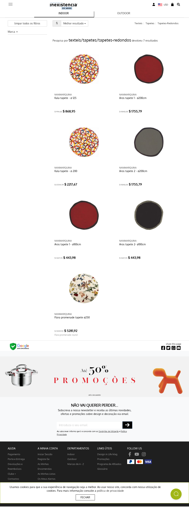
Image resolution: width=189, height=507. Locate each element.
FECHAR (85, 497)
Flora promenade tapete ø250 (72, 317)
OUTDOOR (123, 13)
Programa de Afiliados (109, 463)
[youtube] (136, 454)
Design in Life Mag (107, 454)
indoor (71, 454)
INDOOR (64, 13)
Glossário (102, 468)
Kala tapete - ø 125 (65, 97)
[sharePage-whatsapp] (173, 348)
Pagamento (14, 454)
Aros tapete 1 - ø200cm (132, 97)
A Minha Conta (48, 448)
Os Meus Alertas (46, 478)
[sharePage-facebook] (163, 348)
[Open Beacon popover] (176, 494)
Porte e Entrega (16, 458)
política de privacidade (110, 490)
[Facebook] (129, 454)
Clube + (12, 473)
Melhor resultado (75, 23)
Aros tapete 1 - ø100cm (67, 244)
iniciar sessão (45, 454)
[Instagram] (143, 454)
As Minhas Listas (46, 473)
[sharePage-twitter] (168, 348)
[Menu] (10, 3)
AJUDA (12, 448)
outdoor (72, 458)
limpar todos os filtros (27, 23)
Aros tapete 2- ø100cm (132, 244)
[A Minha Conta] (153, 4)
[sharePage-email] (178, 348)
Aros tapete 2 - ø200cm (133, 171)
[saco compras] (172, 4)
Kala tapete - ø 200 (65, 171)
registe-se (43, 458)
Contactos (13, 478)
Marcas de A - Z (75, 463)
